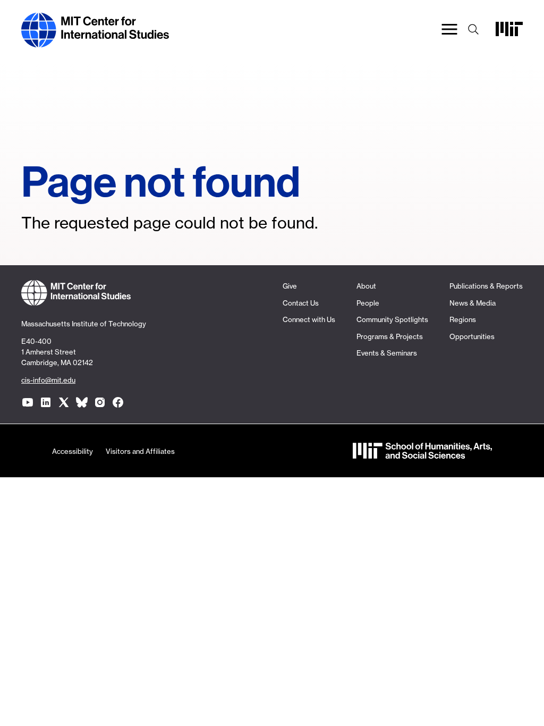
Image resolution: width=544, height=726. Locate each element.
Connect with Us (309, 319)
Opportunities (472, 336)
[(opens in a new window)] (27, 402)
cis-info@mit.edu (48, 380)
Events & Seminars (386, 353)
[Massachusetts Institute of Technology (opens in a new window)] (509, 32)
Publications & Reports (486, 286)
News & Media (472, 303)
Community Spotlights (392, 319)
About (366, 286)
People (367, 303)
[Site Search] (473, 30)
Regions (462, 319)
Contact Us (301, 303)
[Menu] (449, 30)
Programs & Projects (389, 336)
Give (290, 286)
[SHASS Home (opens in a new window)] (422, 453)
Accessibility (72, 451)
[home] (95, 41)
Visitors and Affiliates (140, 451)
